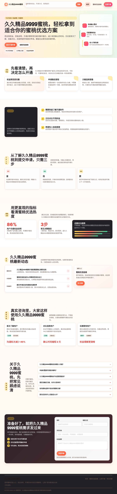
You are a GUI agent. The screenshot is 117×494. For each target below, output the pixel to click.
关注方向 (59, 430)
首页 (87, 4)
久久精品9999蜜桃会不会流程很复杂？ (53, 376)
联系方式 (85, 420)
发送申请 (61, 453)
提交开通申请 (10, 45)
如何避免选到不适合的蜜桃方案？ (51, 388)
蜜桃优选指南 (97, 4)
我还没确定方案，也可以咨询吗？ (51, 382)
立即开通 (108, 4)
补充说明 (59, 439)
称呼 (58, 420)
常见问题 (109, 479)
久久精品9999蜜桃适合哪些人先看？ (52, 364)
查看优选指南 (24, 45)
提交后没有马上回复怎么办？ (49, 394)
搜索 (78, 4)
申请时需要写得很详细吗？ (48, 370)
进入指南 (80, 283)
